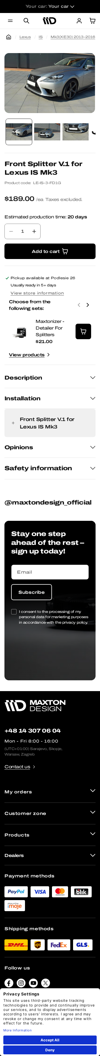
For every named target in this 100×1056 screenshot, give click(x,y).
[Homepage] (8, 37)
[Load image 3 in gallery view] (75, 132)
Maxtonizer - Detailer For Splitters (50, 328)
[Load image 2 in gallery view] (47, 132)
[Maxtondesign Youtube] (33, 984)
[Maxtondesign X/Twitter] (45, 984)
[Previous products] (79, 305)
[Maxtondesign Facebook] (8, 984)
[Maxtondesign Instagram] (21, 984)
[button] (10, 21)
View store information (37, 293)
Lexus (25, 37)
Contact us (17, 767)
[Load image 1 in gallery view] (19, 132)
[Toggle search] (26, 20)
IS (40, 37)
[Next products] (87, 305)
